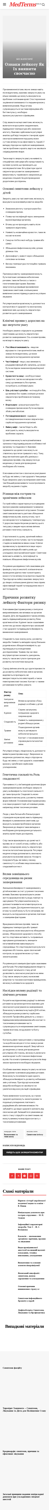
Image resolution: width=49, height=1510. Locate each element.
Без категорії (24, 59)
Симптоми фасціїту (12, 1368)
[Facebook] (12, 1176)
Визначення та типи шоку (11, 1136)
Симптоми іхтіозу (35, 1135)
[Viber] (37, 1176)
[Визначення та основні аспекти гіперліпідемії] (9, 1264)
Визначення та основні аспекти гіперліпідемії (29, 1264)
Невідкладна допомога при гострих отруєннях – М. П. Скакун (31, 1215)
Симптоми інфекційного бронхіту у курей (30, 1299)
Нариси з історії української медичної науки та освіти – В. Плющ (32, 1203)
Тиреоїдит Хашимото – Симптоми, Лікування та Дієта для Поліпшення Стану (24, 1409)
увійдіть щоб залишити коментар (24, 1152)
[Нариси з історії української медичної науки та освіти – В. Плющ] (9, 1203)
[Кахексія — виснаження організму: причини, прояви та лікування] (9, 1238)
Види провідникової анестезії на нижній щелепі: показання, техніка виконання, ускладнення (31, 1251)
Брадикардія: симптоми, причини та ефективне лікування (21, 1452)
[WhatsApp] (30, 1176)
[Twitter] (18, 1176)
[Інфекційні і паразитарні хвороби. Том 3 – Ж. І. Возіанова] (9, 1226)
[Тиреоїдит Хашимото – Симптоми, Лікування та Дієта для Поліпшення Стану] (24, 1389)
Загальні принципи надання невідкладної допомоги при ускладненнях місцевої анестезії (23, 1497)
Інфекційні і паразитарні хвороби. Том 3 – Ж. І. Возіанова (30, 1227)
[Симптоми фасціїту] (24, 1349)
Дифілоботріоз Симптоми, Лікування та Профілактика (31, 1311)
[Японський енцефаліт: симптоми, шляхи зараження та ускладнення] (9, 1275)
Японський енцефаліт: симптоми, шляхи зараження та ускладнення (31, 1276)
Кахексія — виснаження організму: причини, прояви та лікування (32, 1239)
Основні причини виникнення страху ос (28, 1287)
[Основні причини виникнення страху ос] (9, 1287)
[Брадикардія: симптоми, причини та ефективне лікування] (24, 1432)
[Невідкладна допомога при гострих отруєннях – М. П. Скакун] (9, 1215)
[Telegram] (24, 1176)
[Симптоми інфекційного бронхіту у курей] (9, 1299)
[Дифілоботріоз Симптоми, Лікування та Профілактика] (9, 1311)
